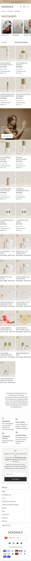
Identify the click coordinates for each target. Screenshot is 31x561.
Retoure (4, 508)
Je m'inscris (15, 479)
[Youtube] (18, 543)
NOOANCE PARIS (17, 547)
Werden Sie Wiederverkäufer (10, 505)
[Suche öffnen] (20, 6)
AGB (3, 511)
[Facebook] (10, 543)
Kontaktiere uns (6, 495)
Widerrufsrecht (6, 525)
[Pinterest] (21, 543)
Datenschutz (5, 514)
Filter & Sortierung (21, 42)
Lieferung (4, 518)
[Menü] (28, 6)
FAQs (3, 498)
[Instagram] (14, 543)
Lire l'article (7, 136)
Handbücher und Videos (9, 501)
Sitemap (4, 521)
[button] (7, 71)
